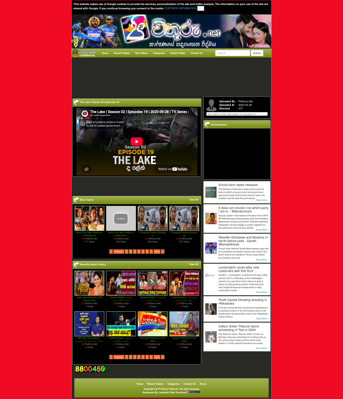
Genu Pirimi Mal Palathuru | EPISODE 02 (89, 234)
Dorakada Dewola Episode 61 (153, 234)
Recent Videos (122, 53)
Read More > (262, 199)
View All (193, 199)
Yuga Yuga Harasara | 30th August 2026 (89, 299)
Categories (159, 53)
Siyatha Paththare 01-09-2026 (184, 339)
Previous (119, 251)
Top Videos (141, 53)
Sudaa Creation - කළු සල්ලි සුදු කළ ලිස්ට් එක (184, 299)
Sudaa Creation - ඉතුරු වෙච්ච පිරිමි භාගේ (121, 299)
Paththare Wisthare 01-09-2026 (152, 339)
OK (201, 8)
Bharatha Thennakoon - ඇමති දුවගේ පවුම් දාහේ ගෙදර (89, 339)
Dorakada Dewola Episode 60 (184, 234)
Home (105, 53)
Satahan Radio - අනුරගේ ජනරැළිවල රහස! (121, 339)
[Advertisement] (172, 76)
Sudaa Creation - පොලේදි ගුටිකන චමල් (152, 299)
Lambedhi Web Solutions (172, 392)
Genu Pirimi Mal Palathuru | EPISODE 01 (121, 234)
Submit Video (177, 53)
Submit (257, 53)
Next (157, 251)
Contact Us (197, 53)
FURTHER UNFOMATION (181, 8)
